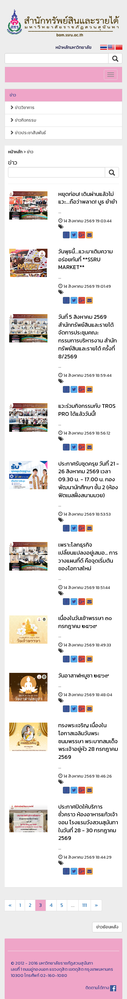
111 (84, 905)
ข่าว (13, 95)
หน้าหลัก (15, 152)
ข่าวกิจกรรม (25, 120)
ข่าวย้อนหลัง (107, 927)
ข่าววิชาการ (24, 107)
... (73, 905)
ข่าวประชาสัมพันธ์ (30, 133)
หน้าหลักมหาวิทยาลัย (73, 47)
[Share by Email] (89, 235)
